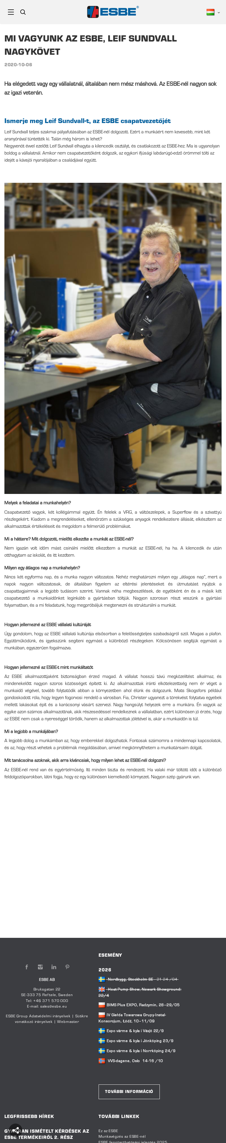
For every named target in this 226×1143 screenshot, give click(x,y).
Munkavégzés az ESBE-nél (122, 1137)
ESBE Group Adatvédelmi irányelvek (38, 1016)
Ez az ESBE (108, 1131)
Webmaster (68, 1022)
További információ (129, 1092)
